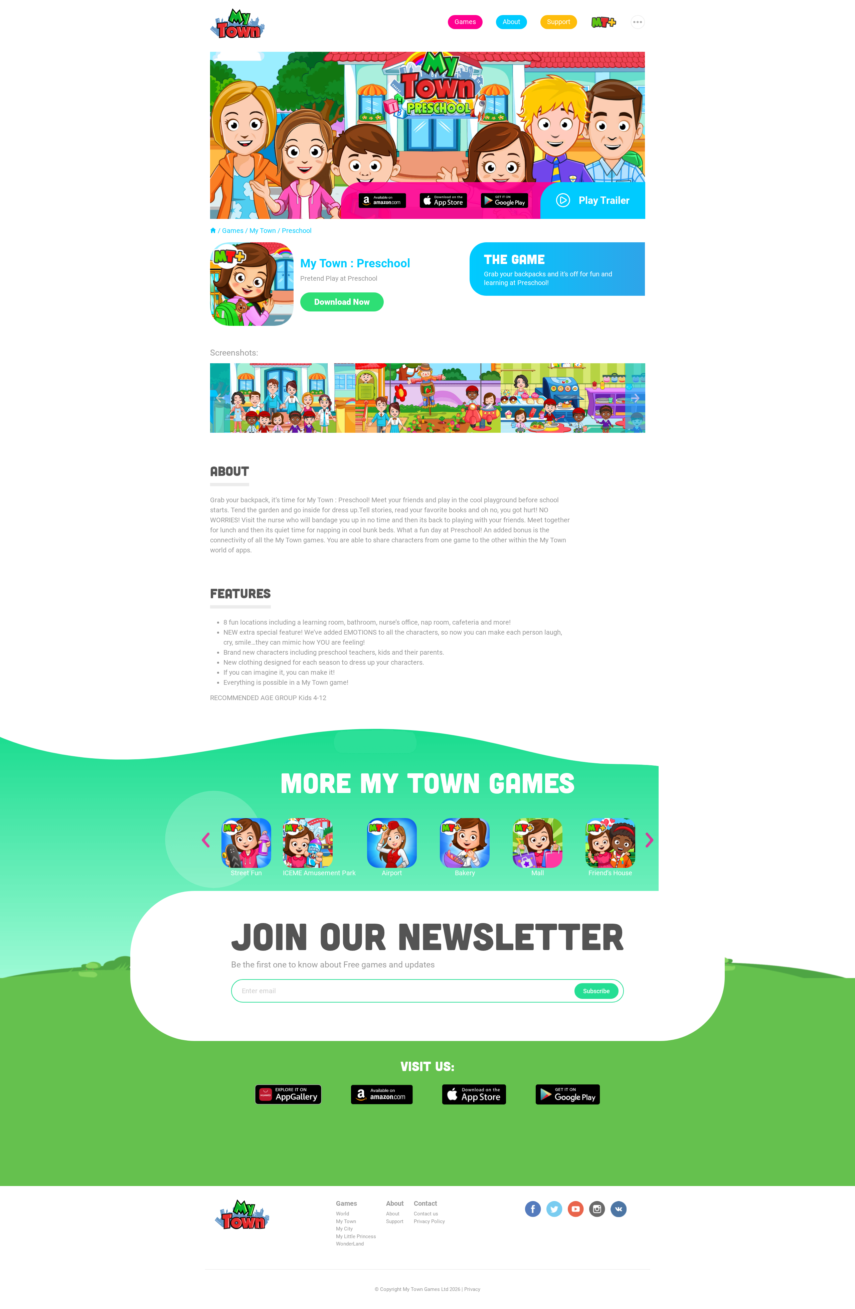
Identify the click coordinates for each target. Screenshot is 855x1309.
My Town (262, 231)
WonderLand (350, 1244)
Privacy (472, 1289)
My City (344, 1229)
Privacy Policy (429, 1221)
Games (465, 22)
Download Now (342, 302)
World (342, 1214)
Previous (220, 398)
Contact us (426, 1214)
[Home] (213, 231)
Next (635, 398)
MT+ (604, 22)
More (638, 19)
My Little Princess (356, 1236)
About (511, 22)
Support (558, 22)
